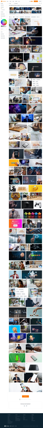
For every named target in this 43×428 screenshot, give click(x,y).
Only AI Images (3, 9)
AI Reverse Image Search (10, 421)
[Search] (39, 3)
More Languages (33, 420)
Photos (10, 1)
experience (37, 85)
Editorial (16, 1)
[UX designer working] (35, 98)
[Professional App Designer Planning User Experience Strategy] (38, 118)
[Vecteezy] (3, 1)
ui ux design (17, 291)
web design (34, 83)
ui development (38, 79)
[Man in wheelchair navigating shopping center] (25, 247)
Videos (13, 1)
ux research (25, 296)
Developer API (9, 420)
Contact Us (24, 417)
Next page (25, 396)
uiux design (17, 296)
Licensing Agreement (17, 416)
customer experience (21, 289)
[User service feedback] (22, 188)
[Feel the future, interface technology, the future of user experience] (24, 321)
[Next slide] (41, 17)
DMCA (16, 417)
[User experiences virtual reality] (12, 188)
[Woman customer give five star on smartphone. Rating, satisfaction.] (34, 128)
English (32, 416)
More (19, 1)
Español (32, 417)
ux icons (37, 81)
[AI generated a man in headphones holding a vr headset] (34, 171)
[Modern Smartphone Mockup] (34, 357)
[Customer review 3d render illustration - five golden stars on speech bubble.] (13, 75)
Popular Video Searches (17, 420)
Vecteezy (8, 417)
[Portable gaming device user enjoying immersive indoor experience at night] (14, 321)
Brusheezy (9, 416)
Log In (40, 1)
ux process (21, 296)
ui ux (16, 289)
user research (21, 291)
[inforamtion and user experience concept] (13, 231)
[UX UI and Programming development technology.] (14, 90)
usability (34, 81)
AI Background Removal (10, 422)
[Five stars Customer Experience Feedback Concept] (36, 22)
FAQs (23, 416)
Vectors (7, 1)
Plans (29, 1)
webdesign (34, 85)
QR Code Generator (10, 423)
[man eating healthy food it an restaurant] (29, 82)
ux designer (34, 79)
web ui (37, 83)
